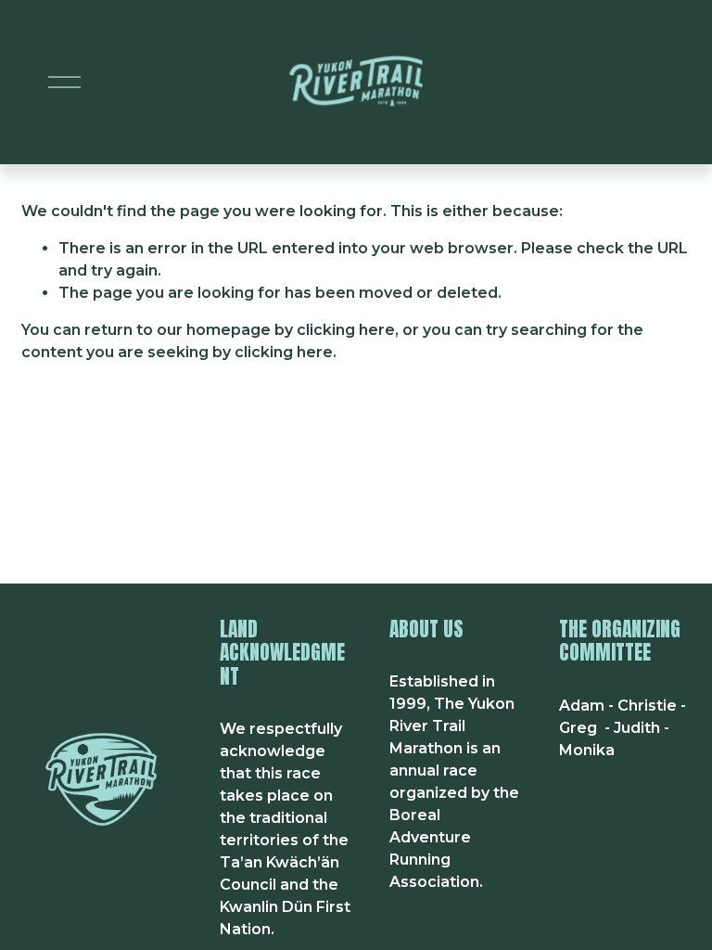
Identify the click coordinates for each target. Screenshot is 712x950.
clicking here (346, 330)
